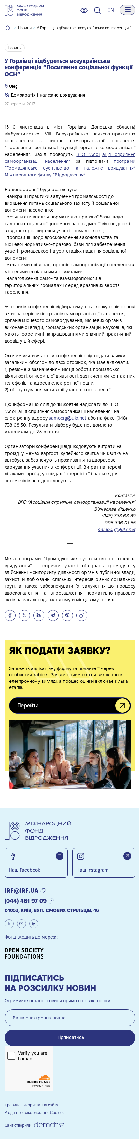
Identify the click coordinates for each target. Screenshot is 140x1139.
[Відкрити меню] (127, 10)
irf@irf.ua (21, 890)
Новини (25, 28)
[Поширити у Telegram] (53, 615)
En (110, 10)
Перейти (28, 705)
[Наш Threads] (33, 923)
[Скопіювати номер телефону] (51, 901)
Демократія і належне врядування (47, 95)
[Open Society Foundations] (26, 953)
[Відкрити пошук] (97, 10)
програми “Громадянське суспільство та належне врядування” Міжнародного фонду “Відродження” (70, 168)
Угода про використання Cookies (34, 1112)
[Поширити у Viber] (67, 615)
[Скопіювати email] (43, 890)
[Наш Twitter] (9, 923)
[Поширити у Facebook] (10, 615)
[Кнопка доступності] (84, 10)
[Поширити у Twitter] (24, 615)
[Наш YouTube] (21, 923)
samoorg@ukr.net (68, 418)
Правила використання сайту (31, 1105)
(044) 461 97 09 (26, 901)
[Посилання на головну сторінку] (24, 10)
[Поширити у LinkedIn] (38, 615)
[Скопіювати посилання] (81, 615)
